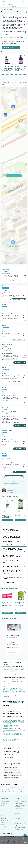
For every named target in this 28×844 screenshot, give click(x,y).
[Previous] (2, 634)
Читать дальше (11, 652)
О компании (3, 818)
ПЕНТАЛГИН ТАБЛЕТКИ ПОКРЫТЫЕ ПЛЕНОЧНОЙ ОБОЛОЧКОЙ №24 (7, 607)
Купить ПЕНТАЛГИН (5, 602)
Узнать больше (4, 840)
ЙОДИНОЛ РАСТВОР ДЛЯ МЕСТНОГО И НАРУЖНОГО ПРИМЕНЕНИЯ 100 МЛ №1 (20, 69)
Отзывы (12, 6)
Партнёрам (3, 824)
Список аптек (4, 803)
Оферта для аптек (19, 829)
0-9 (25, 791)
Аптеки (2, 805)
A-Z (21, 791)
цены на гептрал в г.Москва (11, 777)
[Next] (27, 64)
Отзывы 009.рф (4, 820)
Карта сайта (3, 826)
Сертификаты (22, 4)
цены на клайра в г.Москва (10, 767)
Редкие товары (18, 803)
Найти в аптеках (7, 74)
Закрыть (25, 842)
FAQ (16, 6)
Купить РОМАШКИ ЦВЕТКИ (19, 602)
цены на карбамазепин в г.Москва (12, 775)
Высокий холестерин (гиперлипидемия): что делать (13, 637)
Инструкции (16, 4)
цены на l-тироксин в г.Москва (12, 772)
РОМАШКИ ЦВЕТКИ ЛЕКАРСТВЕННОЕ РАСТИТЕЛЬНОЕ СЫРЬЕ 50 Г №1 (20, 607)
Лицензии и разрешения (20, 827)
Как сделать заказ (19, 825)
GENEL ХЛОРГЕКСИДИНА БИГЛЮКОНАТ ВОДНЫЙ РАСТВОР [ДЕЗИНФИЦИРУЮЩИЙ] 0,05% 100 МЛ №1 (7, 515)
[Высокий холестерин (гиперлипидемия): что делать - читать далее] (13, 627)
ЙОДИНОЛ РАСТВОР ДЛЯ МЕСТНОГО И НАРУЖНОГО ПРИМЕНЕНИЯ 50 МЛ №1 (7, 69)
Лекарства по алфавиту (20, 801)
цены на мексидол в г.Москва (11, 770)
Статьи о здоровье (5, 801)
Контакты (3, 822)
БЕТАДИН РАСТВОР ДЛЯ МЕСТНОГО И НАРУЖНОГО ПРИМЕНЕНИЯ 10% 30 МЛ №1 (20, 514)
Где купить (10, 4)
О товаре (5, 4)
